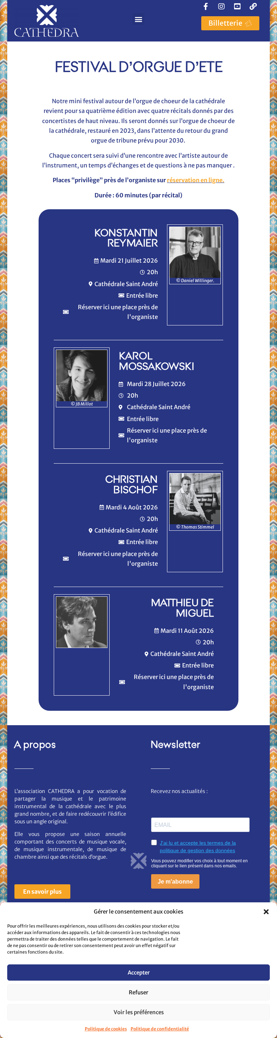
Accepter (139, 972)
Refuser (138, 992)
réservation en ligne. (195, 180)
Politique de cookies (106, 1029)
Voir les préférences (139, 1012)
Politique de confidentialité (160, 1029)
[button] (266, 911)
